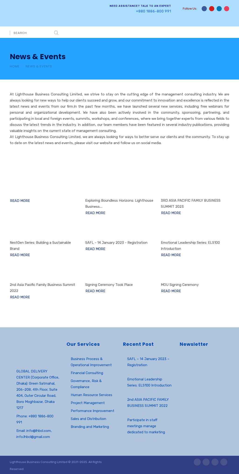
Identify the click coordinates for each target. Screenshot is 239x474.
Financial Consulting (87, 373)
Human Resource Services (91, 395)
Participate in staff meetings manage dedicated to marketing (146, 426)
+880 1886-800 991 (153, 11)
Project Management (88, 403)
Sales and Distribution (88, 419)
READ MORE (20, 201)
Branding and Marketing (90, 427)
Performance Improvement (92, 411)
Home (15, 66)
